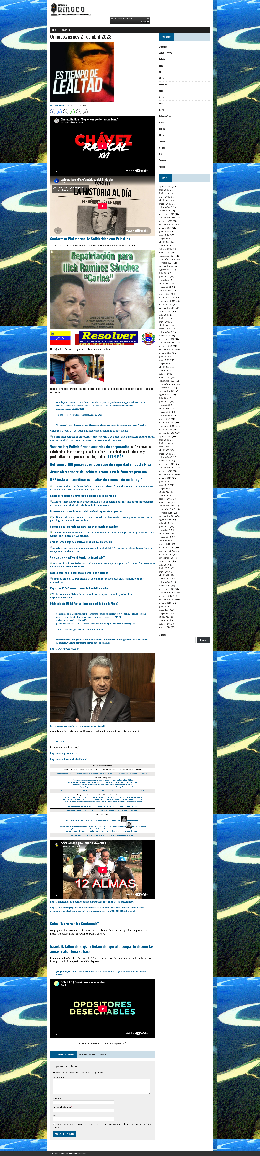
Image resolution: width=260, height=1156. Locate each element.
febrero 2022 (165, 373)
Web (55, 1115)
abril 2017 (164, 575)
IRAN (161, 103)
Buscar (162, 634)
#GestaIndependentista (121, 405)
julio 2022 (164, 356)
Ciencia (69, 810)
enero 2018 (164, 543)
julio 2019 (164, 481)
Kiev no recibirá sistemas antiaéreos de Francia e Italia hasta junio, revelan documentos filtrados (103, 802)
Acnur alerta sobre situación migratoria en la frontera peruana (98, 472)
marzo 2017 (165, 578)
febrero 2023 (165, 332)
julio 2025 (164, 231)
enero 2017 (164, 585)
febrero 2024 (165, 290)
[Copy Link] (78, 111)
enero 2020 (164, 460)
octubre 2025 (165, 221)
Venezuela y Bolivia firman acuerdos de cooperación (90, 446)
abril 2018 (164, 533)
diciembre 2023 (166, 297)
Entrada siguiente (114, 1043)
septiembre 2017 (167, 557)
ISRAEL (162, 109)
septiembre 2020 (167, 432)
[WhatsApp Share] (72, 111)
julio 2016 (164, 606)
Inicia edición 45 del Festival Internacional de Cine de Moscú (84, 604)
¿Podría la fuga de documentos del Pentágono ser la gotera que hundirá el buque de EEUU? (103, 806)
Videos (162, 166)
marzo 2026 (165, 203)
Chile (161, 72)
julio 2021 (164, 398)
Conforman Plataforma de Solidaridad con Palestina (90, 239)
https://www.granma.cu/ (63, 753)
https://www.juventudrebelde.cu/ (68, 759)
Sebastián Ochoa (139, 826)
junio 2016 (164, 609)
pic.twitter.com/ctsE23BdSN (70, 408)
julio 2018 (164, 523)
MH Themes (83, 1153)
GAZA (161, 97)
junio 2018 (164, 526)
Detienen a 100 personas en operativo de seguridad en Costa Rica (100, 464)
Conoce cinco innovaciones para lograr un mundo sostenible (84, 526)
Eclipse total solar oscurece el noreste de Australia (79, 573)
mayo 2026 (164, 196)
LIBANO (162, 122)
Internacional (65, 791)
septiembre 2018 (167, 516)
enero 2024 (164, 293)
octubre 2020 (165, 429)
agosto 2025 (165, 228)
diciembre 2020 (166, 422)
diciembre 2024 (166, 255)
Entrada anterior (90, 1043)
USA (161, 154)
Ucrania (162, 147)
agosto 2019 (165, 477)
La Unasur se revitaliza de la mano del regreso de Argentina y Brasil (93, 820)
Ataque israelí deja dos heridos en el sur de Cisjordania (81, 542)
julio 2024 (164, 273)
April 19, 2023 (95, 414)
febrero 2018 (165, 540)
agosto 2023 (165, 311)
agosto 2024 (165, 269)
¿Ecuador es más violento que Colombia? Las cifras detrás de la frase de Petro (102, 829)
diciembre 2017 (166, 547)
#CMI (77, 623)
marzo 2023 (165, 328)
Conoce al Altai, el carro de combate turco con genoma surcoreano (107, 835)
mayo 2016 (164, 613)
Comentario (58, 1077)
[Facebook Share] (52, 111)
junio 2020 (164, 443)
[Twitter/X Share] (65, 111)
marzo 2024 (165, 287)
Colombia (163, 84)
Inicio (54, 29)
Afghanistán (164, 46)
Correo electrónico (62, 1106)
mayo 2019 (164, 488)
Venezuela (163, 160)
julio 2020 (164, 439)
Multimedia (75, 835)
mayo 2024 (164, 280)
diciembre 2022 (166, 339)
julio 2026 (164, 189)
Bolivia (162, 59)
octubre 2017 (165, 554)
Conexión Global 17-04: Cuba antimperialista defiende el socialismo (89, 430)
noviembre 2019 (167, 467)
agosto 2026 (165, 186)
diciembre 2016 (166, 589)
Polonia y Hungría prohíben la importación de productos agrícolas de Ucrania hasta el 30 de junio (102, 799)
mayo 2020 (164, 446)
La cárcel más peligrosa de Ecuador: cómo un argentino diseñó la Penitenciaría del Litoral (102, 831)
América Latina (63, 774)
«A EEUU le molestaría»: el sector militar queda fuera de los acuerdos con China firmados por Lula (108, 774)
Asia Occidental (165, 53)
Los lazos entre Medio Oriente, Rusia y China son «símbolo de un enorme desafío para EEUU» (108, 791)
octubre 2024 (165, 262)
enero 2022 (164, 377)
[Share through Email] (85, 111)
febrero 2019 (165, 498)
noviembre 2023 (167, 300)
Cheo (67, 106)
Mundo (162, 128)
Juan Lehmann (133, 820)
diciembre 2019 (166, 464)
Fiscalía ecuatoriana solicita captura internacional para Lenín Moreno (80, 725)
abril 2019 (164, 491)
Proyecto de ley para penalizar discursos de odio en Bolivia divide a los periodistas (93, 826)
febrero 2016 (165, 623)
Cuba (161, 91)
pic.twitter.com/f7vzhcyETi (121, 623)
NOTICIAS (61, 741)
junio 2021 (164, 401)
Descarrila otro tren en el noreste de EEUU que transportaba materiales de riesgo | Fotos (102, 782)
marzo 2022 (165, 370)
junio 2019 (164, 484)
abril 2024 (164, 283)
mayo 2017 (164, 571)
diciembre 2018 (166, 505)
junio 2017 (164, 568)
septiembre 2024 (167, 266)
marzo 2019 (165, 495)
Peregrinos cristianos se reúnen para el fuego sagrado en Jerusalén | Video (103, 780)
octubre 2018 (165, 512)
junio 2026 (164, 193)
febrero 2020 (165, 457)
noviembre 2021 (167, 384)
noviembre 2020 (167, 425)
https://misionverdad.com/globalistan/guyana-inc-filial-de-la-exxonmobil (92, 901)
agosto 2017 (165, 561)
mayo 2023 (164, 321)
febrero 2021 (165, 415)
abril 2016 (164, 616)
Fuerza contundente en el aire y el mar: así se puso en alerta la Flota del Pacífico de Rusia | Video (103, 797)
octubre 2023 (165, 304)
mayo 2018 (164, 530)
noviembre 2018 (167, 509)
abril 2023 (164, 325)
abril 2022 (164, 366)
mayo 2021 (164, 405)
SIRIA (161, 135)
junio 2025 (164, 234)
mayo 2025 (164, 238)
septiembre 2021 (167, 391)
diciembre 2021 (166, 380)
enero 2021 (164, 418)
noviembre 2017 (167, 550)
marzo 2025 (165, 245)
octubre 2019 (165, 471)
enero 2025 (164, 252)
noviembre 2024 (167, 259)
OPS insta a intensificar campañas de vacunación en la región (97, 479)
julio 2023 (164, 314)
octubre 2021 (165, 387)
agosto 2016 (165, 602)
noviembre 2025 (167, 217)
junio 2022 (164, 359)
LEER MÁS (115, 456)
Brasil (161, 65)
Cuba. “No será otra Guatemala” (74, 923)
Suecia (162, 141)
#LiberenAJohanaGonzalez (94, 623)
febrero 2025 (165, 248)
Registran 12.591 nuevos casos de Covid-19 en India (79, 588)
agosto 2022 (165, 352)
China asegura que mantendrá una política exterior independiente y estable (102, 784)
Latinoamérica (165, 116)
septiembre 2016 (167, 599)
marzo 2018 (165, 536)
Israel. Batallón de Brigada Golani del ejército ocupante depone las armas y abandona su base (101, 948)
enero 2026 (164, 210)
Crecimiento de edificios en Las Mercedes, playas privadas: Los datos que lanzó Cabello (101, 424)
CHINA (161, 78)
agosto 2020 (165, 436)
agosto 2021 (165, 394)
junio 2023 (164, 318)
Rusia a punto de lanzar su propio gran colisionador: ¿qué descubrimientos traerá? (105, 810)
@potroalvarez (131, 402)
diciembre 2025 (166, 214)
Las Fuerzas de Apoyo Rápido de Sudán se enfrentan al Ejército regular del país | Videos (102, 787)
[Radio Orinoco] (130, 9)
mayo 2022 (164, 363)
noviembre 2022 (167, 342)
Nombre (57, 1098)
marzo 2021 (165, 411)
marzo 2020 (165, 453)
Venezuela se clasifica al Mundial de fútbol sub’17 (78, 557)
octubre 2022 (165, 346)
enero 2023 (164, 335)
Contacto (65, 29)
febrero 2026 (165, 207)
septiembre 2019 (167, 474)
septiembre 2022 (167, 349)
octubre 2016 (165, 595)
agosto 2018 (165, 519)
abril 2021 (164, 408)
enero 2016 (164, 627)
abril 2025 (164, 241)
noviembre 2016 (167, 592)
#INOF (118, 617)
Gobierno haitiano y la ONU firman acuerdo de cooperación (83, 496)
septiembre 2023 (167, 307)
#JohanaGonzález (130, 613)
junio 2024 (164, 276)
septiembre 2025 (167, 224)
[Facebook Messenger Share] (59, 111)
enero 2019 (164, 502)
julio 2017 (164, 564)
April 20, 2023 (96, 629)
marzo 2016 (165, 620)
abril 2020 (164, 450)
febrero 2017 (165, 582)
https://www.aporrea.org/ (64, 648)
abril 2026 (164, 200)
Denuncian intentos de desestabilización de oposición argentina (86, 511)
